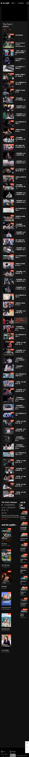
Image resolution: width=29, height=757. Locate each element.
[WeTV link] (5, 3)
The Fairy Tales (6, 565)
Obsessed (4, 586)
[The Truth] (6, 535)
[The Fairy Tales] (6, 556)
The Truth (4, 544)
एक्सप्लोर (22, 3)
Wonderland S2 (6, 629)
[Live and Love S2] (6, 599)
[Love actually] (6, 641)
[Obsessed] (6, 577)
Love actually (5, 650)
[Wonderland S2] (6, 620)
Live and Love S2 (6, 607)
